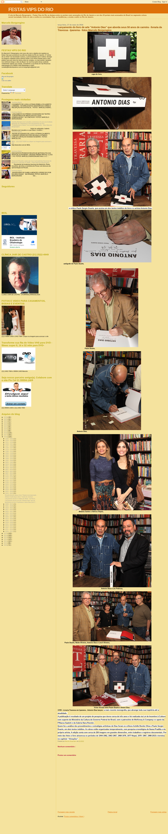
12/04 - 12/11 (9, 444)
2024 (6, 421)
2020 (6, 429)
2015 (6, 533)
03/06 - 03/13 (9, 520)
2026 (6, 417)
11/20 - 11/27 (9, 447)
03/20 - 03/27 (9, 517)
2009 (6, 545)
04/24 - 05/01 (9, 508)
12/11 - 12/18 (9, 442)
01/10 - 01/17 (9, 531)
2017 (6, 435)
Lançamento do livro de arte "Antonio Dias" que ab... (20, 500)
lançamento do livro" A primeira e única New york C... (20, 502)
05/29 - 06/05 (9, 489)
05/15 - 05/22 (9, 493)
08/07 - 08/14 (9, 473)
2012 (6, 539)
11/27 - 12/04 (9, 446)
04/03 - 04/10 (9, 513)
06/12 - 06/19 (9, 486)
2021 (6, 427)
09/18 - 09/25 (9, 464)
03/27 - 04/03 (9, 515)
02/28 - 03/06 (9, 522)
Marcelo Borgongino (8, 76)
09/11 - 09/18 (9, 466)
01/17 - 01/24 (9, 529)
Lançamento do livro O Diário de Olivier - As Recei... (20, 498)
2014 (6, 535)
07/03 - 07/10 (9, 482)
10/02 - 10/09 (9, 460)
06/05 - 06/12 (9, 488)
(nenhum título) (17, 102)
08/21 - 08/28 (9, 469)
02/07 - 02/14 (9, 527)
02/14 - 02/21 (9, 526)
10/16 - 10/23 (9, 457)
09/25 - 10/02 (9, 462)
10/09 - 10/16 (9, 458)
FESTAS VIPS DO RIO (30, 9)
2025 (6, 419)
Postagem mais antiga (158, 812)
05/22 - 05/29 (9, 491)
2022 (6, 425)
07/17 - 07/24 (9, 478)
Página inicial (112, 812)
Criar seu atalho (6, 80)
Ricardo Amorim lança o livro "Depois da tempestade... (21, 495)
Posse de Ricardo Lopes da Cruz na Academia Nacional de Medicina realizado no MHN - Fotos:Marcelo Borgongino (31, 161)
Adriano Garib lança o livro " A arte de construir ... (19, 497)
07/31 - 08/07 (9, 475)
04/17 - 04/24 (9, 509)
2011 (6, 541)
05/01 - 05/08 (9, 506)
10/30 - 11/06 (9, 453)
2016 (6, 437)
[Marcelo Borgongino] (3, 79)
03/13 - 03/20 (9, 518)
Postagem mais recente (66, 812)
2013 (6, 537)
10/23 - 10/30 (9, 455)
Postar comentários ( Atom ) (74, 816)
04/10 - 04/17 (9, 511)
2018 (6, 433)
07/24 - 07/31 (9, 477)
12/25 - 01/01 (9, 438)
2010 (6, 543)
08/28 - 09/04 (9, 467)
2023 (6, 423)
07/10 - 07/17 (9, 480)
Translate (18, 93)
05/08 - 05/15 (9, 504)
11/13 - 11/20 (9, 449)
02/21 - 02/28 (9, 524)
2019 (6, 431)
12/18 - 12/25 (9, 440)
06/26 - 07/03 (9, 484)
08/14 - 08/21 (9, 471)
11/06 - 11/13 (9, 451)
